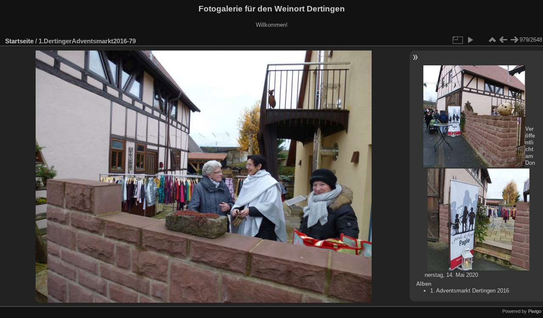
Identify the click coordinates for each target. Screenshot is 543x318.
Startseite (19, 41)
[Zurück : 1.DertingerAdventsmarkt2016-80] (503, 39)
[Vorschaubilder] (492, 39)
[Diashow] (470, 39)
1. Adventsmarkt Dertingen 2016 (469, 290)
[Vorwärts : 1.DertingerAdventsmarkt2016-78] (514, 39)
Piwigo (534, 311)
